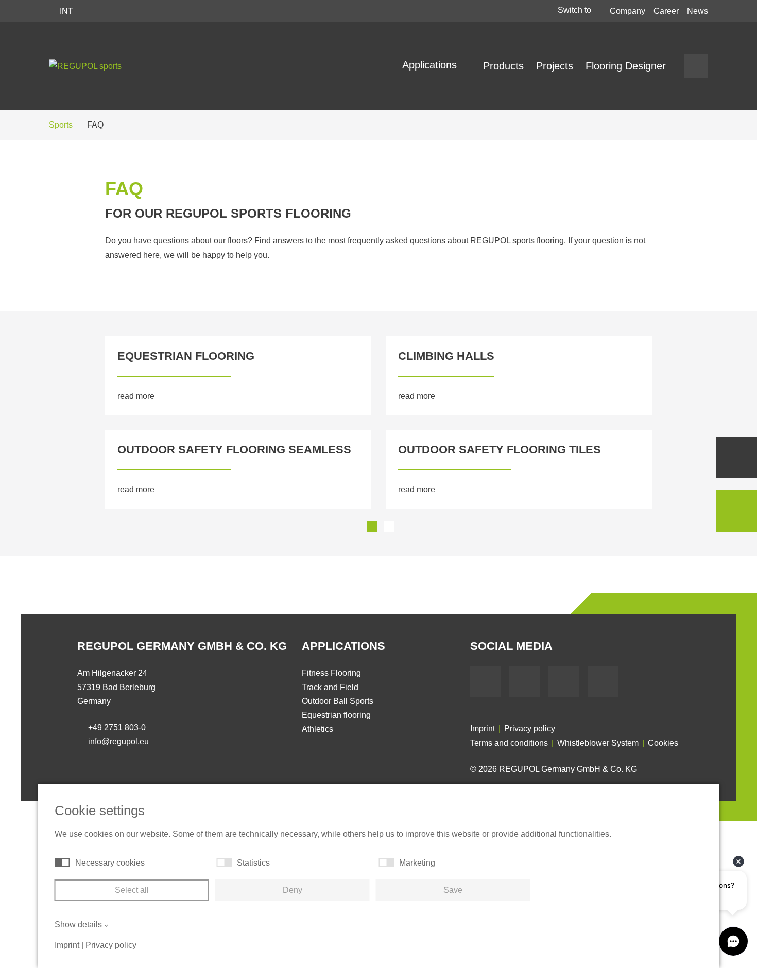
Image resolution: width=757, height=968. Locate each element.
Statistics (253, 862)
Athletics (317, 729)
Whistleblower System (598, 742)
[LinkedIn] (563, 681)
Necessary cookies (110, 862)
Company (627, 11)
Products (503, 66)
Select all (132, 890)
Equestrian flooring (336, 715)
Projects (554, 66)
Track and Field (330, 687)
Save (452, 890)
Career (666, 11)
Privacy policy (529, 728)
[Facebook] (485, 681)
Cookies (663, 742)
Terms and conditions (509, 742)
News (697, 11)
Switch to (575, 10)
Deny (292, 890)
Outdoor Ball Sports (337, 701)
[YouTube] (524, 681)
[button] (82, 422)
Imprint (482, 728)
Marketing (417, 862)
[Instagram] (603, 681)
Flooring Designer (626, 66)
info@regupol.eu (118, 741)
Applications (431, 65)
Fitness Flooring (331, 672)
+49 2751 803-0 (117, 727)
